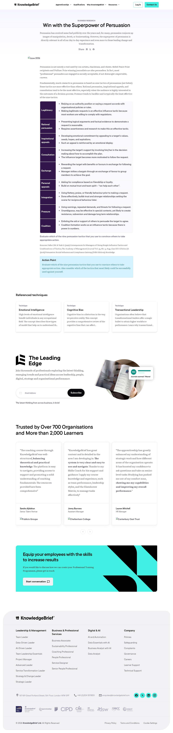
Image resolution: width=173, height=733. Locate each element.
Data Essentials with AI (99, 642)
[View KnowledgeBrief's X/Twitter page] (142, 695)
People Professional (61, 657)
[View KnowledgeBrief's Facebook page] (136, 695)
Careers (128, 659)
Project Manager (24, 659)
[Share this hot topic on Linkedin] (87, 49)
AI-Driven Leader (24, 648)
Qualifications (79, 4)
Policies (127, 637)
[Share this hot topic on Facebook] (94, 49)
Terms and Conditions (129, 723)
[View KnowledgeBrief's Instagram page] (154, 695)
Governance (130, 653)
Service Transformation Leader (30, 670)
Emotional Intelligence (31, 310)
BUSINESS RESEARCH (86, 20)
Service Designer (60, 662)
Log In (138, 4)
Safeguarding (130, 642)
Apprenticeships (62, 4)
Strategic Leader (24, 681)
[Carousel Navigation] (86, 531)
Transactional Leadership (129, 310)
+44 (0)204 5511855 (86, 695)
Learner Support (132, 665)
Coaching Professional (63, 651)
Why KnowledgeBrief (95, 4)
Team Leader (22, 637)
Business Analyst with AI (99, 648)
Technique (23, 305)
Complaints (129, 648)
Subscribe (76, 392)
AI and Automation (97, 637)
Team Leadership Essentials (29, 653)
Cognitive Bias (75, 310)
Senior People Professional (64, 668)
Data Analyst (94, 653)
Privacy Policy (110, 723)
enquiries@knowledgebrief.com (116, 695)
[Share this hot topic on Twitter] (90, 49)
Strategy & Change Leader (28, 676)
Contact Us (152, 4)
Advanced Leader (24, 665)
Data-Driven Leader (25, 642)
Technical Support (133, 670)
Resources (113, 4)
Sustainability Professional (64, 646)
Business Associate (61, 640)
